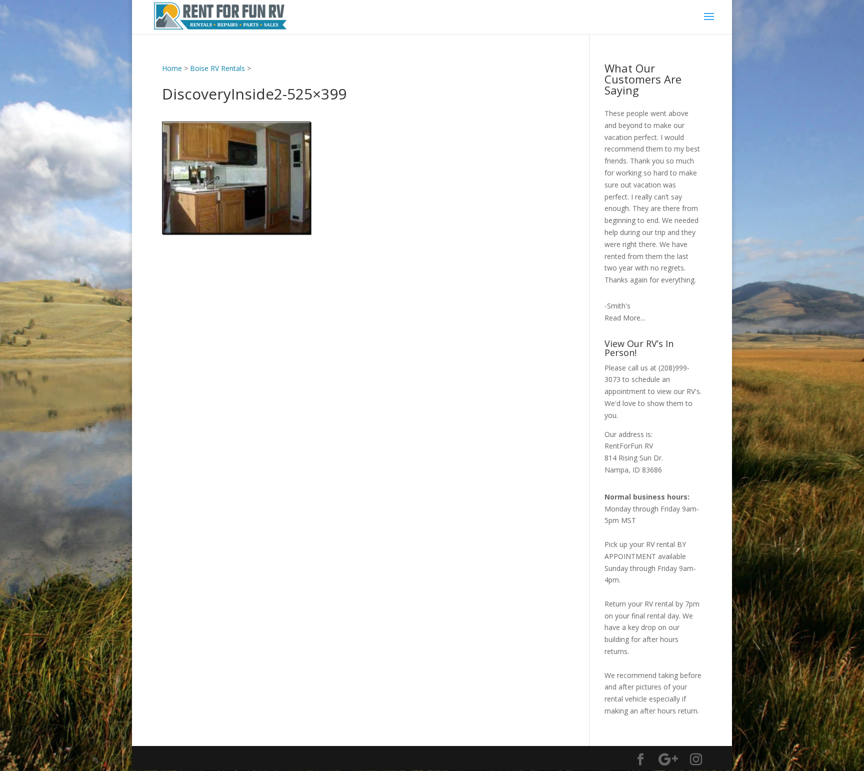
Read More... (624, 317)
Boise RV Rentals (217, 68)
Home (172, 68)
